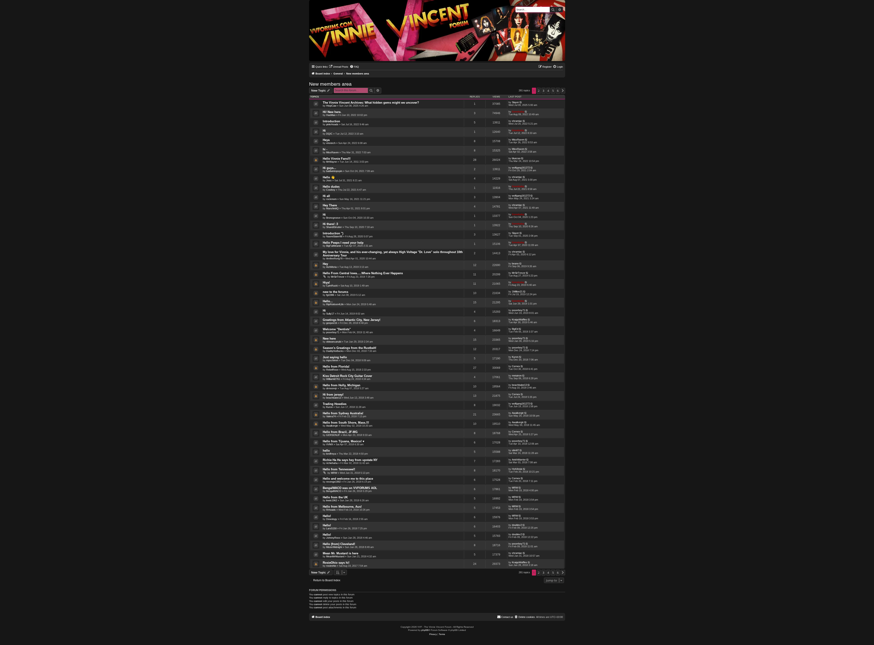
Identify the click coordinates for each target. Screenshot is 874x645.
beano (515, 263)
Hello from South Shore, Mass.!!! (346, 422)
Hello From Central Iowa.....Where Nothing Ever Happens (363, 273)
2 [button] (538, 91)
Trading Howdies (334, 404)
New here (329, 338)
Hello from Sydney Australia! (343, 413)
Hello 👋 (329, 177)
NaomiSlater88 (334, 236)
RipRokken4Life (335, 304)
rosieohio (331, 565)
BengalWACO (333, 491)
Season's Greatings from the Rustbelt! (349, 348)
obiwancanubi (333, 341)
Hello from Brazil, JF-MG (340, 432)
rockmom (331, 199)
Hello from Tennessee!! (339, 469)
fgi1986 (330, 295)
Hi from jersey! (333, 394)
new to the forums (335, 292)
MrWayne (331, 161)
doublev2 (517, 525)
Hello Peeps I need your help (343, 242)
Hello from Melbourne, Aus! (342, 506)
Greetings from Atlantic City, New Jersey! (351, 320)
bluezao (516, 158)
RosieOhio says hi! (336, 562)
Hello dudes (331, 186)
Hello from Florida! (336, 366)
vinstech (330, 143)
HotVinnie (517, 469)
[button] (563, 90)
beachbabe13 (519, 385)
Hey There (330, 205)
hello (326, 450)
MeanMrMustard (335, 556)
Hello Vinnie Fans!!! (337, 158)
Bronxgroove (333, 217)
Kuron (515, 357)
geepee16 (331, 323)
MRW (334, 472)
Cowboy (330, 189)
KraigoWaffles (519, 319)
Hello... (328, 301)
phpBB (425, 630)
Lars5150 (331, 528)
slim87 (515, 450)
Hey (325, 264)
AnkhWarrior (519, 459)
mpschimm (332, 360)
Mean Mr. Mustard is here (340, 553)
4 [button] (548, 91)
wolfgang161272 (521, 167)
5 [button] (553, 91)
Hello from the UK (335, 497)
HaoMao (330, 115)
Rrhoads (331, 509)
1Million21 (517, 291)
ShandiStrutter (334, 227)
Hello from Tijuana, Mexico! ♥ (343, 441)
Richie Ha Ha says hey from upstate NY (350, 460)
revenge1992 (333, 481)
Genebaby (518, 111)
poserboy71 (518, 310)
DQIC (329, 133)
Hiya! (326, 282)
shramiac (517, 121)
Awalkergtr (518, 413)
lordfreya (331, 453)
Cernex (516, 366)
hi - (325, 149)
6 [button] (558, 91)
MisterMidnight (334, 547)
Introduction (331, 121)
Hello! (327, 516)
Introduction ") (333, 233)
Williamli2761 (333, 379)
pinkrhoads (332, 124)
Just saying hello (335, 357)
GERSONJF (333, 435)
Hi (324, 130)
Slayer (515, 102)
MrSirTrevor (337, 276)
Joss (329, 180)
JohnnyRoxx (333, 537)
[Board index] (312, 1)
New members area (330, 84)
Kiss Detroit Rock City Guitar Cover (347, 376)
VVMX (329, 444)
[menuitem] (338, 66)
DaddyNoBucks (335, 351)
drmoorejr (331, 388)
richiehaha (332, 463)
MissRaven (518, 139)
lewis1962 (331, 500)
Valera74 (331, 416)
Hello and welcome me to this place (348, 478)
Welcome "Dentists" (337, 329)
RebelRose (332, 369)
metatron (517, 375)
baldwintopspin (334, 171)
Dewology (331, 519)
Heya (326, 140)
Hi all (326, 196)
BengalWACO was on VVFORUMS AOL (350, 488)
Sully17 (330, 313)
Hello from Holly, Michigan (341, 385)
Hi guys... (329, 168)
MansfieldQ (332, 208)
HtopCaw (331, 105)
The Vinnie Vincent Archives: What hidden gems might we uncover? (371, 102)
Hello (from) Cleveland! (339, 544)
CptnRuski (332, 285)
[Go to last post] (521, 102)
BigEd (515, 329)
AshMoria (331, 267)
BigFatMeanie (333, 245)
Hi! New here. (332, 112)
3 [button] (543, 91)
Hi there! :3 (330, 224)
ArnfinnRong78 (334, 258)
